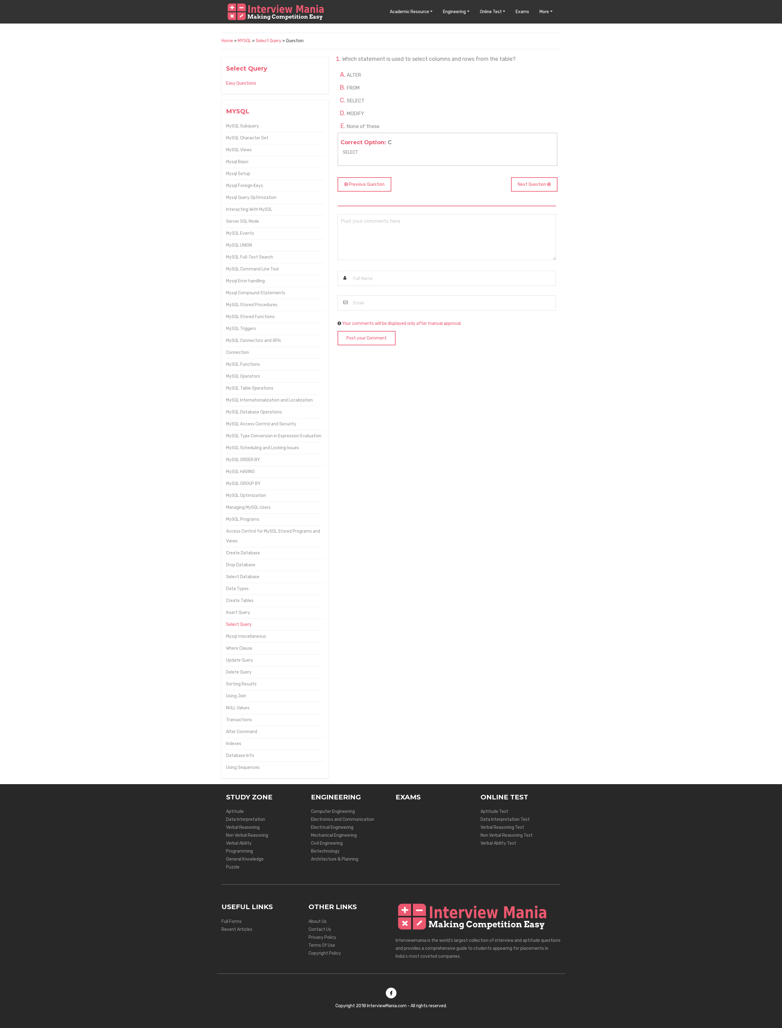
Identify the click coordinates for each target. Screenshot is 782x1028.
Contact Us (320, 929)
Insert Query (238, 612)
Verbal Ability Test (498, 843)
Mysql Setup (238, 173)
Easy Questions (241, 83)
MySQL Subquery (242, 126)
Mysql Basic (237, 161)
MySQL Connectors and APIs (253, 340)
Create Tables (240, 600)
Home (227, 40)
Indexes (233, 743)
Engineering (454, 11)
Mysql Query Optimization (251, 197)
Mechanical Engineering (334, 835)
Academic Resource (409, 11)
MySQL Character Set (247, 138)
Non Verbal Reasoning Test (507, 835)
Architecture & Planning (334, 859)
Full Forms (231, 921)
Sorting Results (241, 684)
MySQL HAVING (240, 471)
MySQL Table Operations (249, 388)
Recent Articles (236, 929)
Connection (237, 352)
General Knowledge (245, 859)
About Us (318, 921)
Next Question (532, 184)
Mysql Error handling (245, 281)
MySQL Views (239, 149)
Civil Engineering (327, 843)
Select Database (242, 576)
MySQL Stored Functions (250, 316)
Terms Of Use (322, 945)
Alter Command (241, 731)
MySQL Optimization (246, 495)
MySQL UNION (239, 245)
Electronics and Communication (342, 819)
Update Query (239, 660)
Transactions (239, 719)
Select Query (268, 40)
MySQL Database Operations (254, 412)
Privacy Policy (322, 937)
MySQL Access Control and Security (261, 424)
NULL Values (238, 707)
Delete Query (239, 672)
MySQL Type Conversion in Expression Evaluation (273, 436)
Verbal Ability (239, 843)
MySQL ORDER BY (243, 459)
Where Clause (239, 648)
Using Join (236, 696)
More (544, 11)
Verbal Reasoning (243, 827)
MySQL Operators (243, 376)
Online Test (491, 11)
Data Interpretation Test (505, 819)
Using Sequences (243, 767)
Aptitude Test (494, 811)
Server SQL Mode (242, 221)
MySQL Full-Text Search (249, 257)
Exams (522, 11)
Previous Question (366, 184)
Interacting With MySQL (249, 209)
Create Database (243, 553)
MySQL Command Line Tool (252, 269)
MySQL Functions (243, 364)
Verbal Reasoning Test (502, 827)
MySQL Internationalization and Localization (269, 400)
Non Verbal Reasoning (247, 835)
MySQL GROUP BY (243, 483)
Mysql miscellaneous (246, 636)
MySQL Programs (242, 519)
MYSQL (244, 40)
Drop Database (240, 564)
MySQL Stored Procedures (251, 304)
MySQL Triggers (241, 328)
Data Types (237, 588)
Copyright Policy (325, 953)
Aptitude (235, 811)
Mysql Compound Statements (255, 293)
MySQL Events (240, 233)
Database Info (240, 755)
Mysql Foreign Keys (244, 185)
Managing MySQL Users (248, 507)
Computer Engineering (333, 811)
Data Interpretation (245, 819)
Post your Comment (366, 338)
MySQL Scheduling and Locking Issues (262, 447)
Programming (239, 851)
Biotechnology (325, 851)
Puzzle (232, 867)
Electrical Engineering (332, 827)
